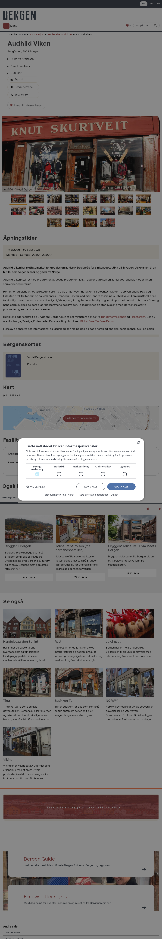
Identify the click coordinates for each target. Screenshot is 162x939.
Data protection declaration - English (98, 494)
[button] (35, 486)
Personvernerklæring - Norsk (59, 494)
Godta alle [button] (121, 486)
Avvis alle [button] (90, 486)
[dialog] (81, 469)
